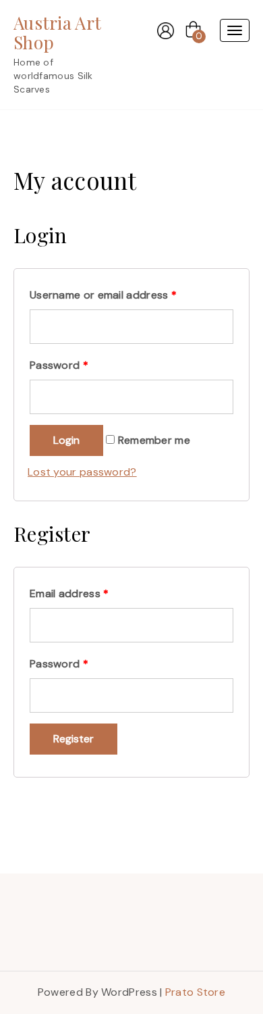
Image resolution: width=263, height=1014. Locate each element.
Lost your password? (82, 472)
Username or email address (103, 295)
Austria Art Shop (57, 32)
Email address (69, 593)
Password (59, 365)
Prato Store (195, 992)
